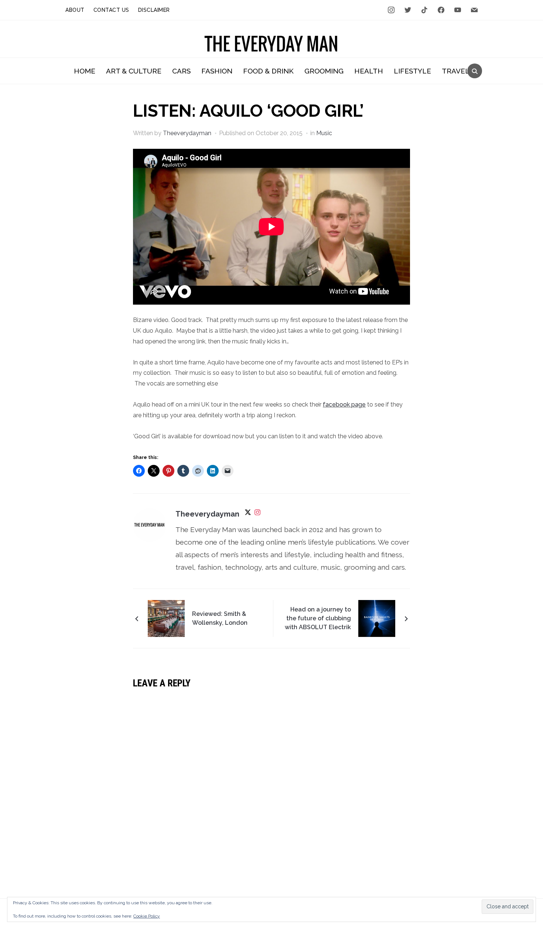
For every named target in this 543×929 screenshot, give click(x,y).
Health (368, 71)
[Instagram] (257, 515)
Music (324, 133)
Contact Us (111, 10)
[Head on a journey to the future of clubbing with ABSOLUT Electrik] (377, 618)
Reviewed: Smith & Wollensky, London (219, 618)
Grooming (324, 71)
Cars (181, 71)
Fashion (216, 71)
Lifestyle (412, 71)
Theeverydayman (187, 133)
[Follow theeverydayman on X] (248, 515)
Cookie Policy (146, 916)
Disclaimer (154, 10)
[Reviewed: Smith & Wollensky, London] (166, 618)
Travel (455, 71)
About (75, 10)
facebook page (344, 404)
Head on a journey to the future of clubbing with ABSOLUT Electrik (318, 618)
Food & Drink (268, 71)
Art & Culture (133, 71)
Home (84, 71)
